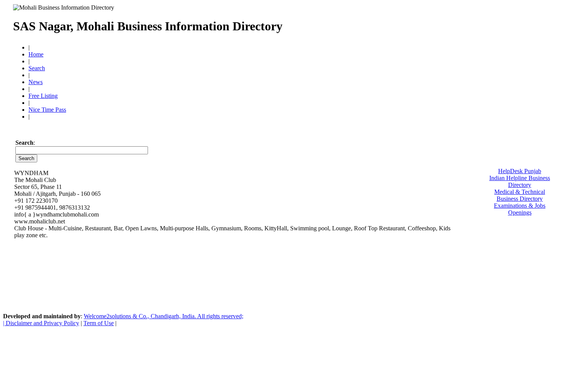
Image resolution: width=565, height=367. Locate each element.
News (35, 82)
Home (35, 54)
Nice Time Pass (47, 109)
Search (36, 68)
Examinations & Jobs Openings (519, 209)
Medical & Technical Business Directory (519, 195)
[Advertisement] (426, 23)
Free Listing (43, 96)
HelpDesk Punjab (519, 171)
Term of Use (98, 323)
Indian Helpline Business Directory (519, 181)
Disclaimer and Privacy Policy (42, 323)
